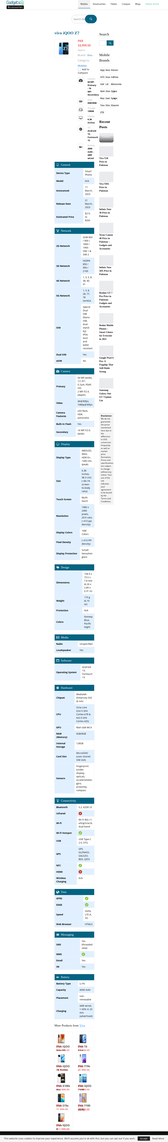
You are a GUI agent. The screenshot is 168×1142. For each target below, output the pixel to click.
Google (106, 70)
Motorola (112, 84)
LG (106, 84)
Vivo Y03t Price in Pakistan (104, 187)
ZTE (101, 112)
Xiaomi (112, 105)
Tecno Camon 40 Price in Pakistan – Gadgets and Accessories (106, 242)
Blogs (137, 4)
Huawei (106, 77)
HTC (101, 77)
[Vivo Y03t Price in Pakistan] (106, 177)
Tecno (101, 105)
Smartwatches (99, 4)
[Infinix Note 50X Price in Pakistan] (106, 260)
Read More (158, 1138)
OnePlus (106, 91)
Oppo (112, 91)
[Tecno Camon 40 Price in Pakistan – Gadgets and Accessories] (106, 228)
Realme (101, 98)
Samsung (106, 98)
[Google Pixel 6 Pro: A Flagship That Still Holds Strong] (106, 351)
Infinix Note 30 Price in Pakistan (105, 212)
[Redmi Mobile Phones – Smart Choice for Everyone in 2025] (106, 318)
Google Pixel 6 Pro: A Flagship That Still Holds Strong (106, 365)
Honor (112, 70)
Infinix (112, 77)
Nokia (101, 91)
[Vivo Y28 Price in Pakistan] (106, 151)
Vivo (82, 1025)
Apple (101, 70)
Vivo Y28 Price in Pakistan (103, 161)
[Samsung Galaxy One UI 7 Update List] (106, 383)
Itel (101, 84)
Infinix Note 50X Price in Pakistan (105, 271)
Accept (143, 1138)
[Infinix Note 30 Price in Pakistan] (106, 202)
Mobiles (84, 4)
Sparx (112, 98)
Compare (126, 4)
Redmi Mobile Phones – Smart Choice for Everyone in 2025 (106, 332)
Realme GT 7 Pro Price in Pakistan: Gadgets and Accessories (105, 300)
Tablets (113, 4)
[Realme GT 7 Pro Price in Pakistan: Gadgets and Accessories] (106, 286)
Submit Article (152, 4)
